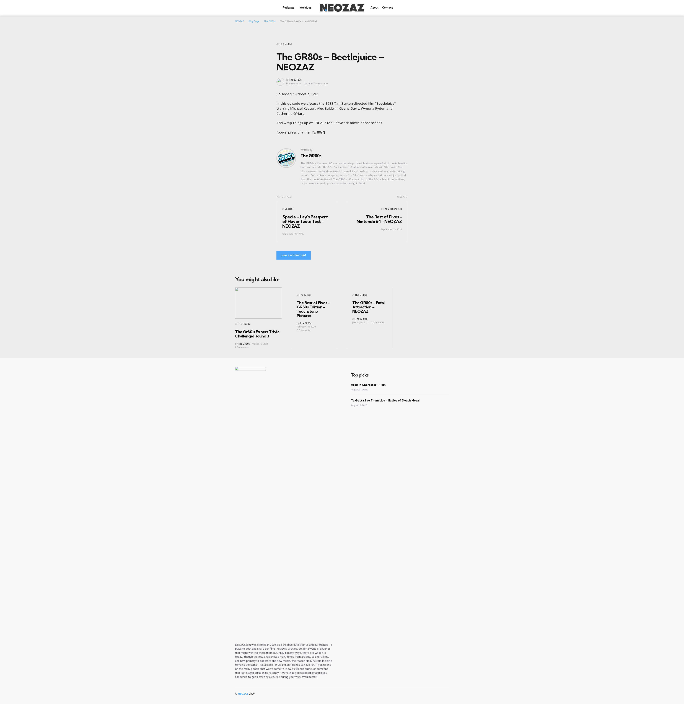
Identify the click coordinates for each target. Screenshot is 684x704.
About (374, 7)
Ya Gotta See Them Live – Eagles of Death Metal (385, 400)
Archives (305, 7)
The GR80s (285, 43)
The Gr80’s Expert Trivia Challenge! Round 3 (257, 334)
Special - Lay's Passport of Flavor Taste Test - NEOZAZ (305, 221)
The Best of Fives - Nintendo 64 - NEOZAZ (379, 219)
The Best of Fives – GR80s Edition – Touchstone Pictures (313, 309)
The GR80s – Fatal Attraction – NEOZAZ (368, 307)
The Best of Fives (392, 208)
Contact (387, 7)
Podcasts (288, 7)
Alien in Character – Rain (368, 384)
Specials (289, 208)
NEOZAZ (243, 693)
